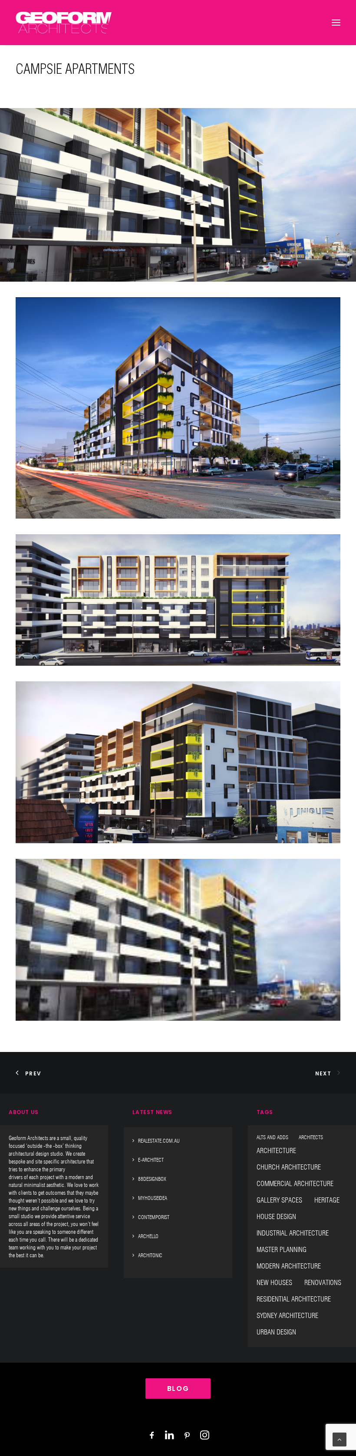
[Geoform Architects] (64, 22)
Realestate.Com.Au (159, 1140)
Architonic (150, 1255)
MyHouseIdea (152, 1198)
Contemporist (153, 1217)
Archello (148, 1236)
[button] (178, 407)
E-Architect (151, 1160)
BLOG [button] (178, 1389)
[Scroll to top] (339, 1439)
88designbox (152, 1179)
